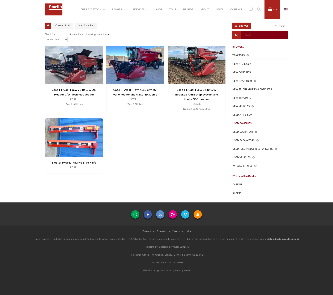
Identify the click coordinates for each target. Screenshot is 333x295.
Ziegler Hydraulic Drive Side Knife (74, 163)
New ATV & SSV (241, 63)
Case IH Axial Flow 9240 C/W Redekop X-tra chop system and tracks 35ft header (196, 94)
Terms (176, 231)
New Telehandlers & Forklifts (252, 89)
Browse (243, 25)
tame (187, 270)
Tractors (238, 55)
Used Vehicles (241, 157)
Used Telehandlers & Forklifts (252, 149)
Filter (282, 25)
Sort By (50, 34)
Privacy (146, 231)
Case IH (237, 184)
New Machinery (242, 80)
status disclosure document (283, 239)
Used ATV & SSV (242, 115)
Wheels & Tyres (242, 166)
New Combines (241, 72)
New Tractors (241, 97)
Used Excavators (243, 140)
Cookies (161, 231)
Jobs (188, 231)
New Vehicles (241, 106)
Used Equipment (242, 132)
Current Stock (63, 25)
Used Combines (242, 123)
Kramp (236, 193)
